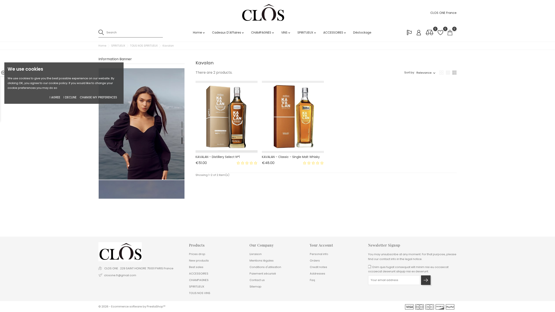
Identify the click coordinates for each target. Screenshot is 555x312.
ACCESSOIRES (335, 32)
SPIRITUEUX (307, 32)
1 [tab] (182, 124)
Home (199, 32)
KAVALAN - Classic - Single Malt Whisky (291, 157)
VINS (286, 32)
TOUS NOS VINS (199, 293)
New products (199, 260)
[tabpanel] (141, 114)
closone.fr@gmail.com (120, 275)
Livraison (256, 254)
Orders (315, 260)
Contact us (257, 280)
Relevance (424, 73)
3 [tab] (182, 140)
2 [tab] (182, 132)
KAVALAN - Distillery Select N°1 (218, 157)
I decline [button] (70, 97)
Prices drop (197, 254)
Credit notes (318, 267)
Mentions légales (262, 260)
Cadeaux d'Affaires (228, 32)
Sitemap (255, 286)
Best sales (196, 267)
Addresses (317, 273)
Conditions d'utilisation (265, 267)
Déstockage (362, 32)
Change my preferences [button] (98, 97)
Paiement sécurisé (263, 273)
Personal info (319, 254)
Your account (321, 245)
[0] (429, 33)
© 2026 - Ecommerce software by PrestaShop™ (131, 306)
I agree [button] (55, 97)
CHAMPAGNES (263, 32)
